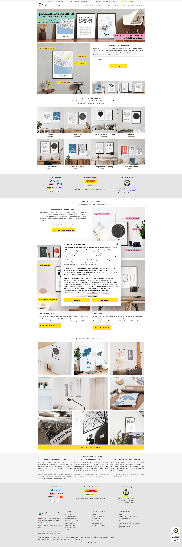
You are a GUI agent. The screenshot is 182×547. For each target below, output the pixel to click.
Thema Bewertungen (130, 193)
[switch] (176, 540)
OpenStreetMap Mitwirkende (75, 539)
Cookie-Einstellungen (132, 516)
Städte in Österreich (70, 518)
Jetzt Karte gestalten (118, 66)
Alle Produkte (68, 514)
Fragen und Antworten (98, 516)
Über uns (94, 514)
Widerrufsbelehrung (124, 521)
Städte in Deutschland (71, 516)
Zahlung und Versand (98, 523)
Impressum (41, 539)
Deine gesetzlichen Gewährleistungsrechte (130, 523)
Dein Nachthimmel (70, 523)
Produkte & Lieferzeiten (135, 5)
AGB (120, 514)
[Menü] (179, 528)
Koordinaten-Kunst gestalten (50, 325)
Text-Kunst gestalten (102, 327)
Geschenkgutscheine (70, 527)
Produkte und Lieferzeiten (99, 525)
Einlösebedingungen (124, 518)
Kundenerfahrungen (97, 521)
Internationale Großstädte (72, 521)
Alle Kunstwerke (112, 5)
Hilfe (123, 5)
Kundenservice (96, 518)
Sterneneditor (100, 5)
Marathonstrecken (70, 525)
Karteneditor (89, 5)
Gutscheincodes (69, 530)
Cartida (58, 539)
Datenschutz (122, 516)
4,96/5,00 (131, 1)
